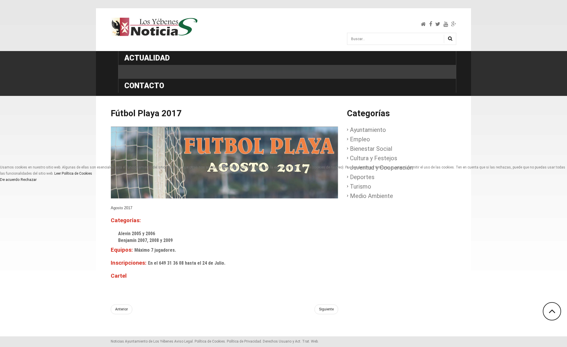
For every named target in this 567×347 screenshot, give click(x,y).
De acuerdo (10, 180)
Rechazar (29, 180)
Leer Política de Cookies (73, 173)
